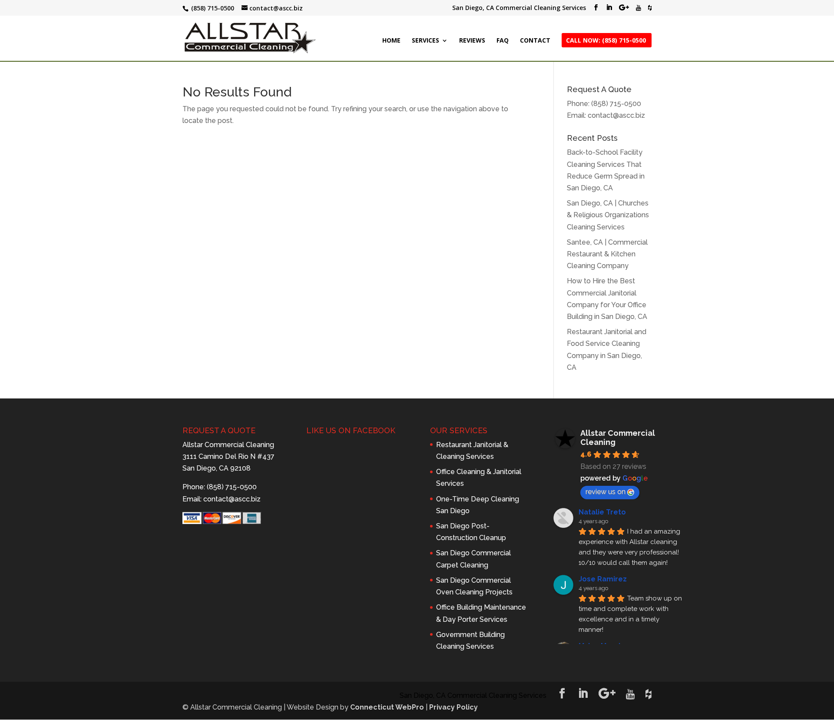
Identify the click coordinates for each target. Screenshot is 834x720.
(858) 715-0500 (616, 104)
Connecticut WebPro (387, 707)
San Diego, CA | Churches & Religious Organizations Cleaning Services (608, 215)
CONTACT (535, 40)
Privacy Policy (453, 707)
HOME (391, 40)
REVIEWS (472, 40)
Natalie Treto (602, 512)
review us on (606, 492)
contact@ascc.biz (616, 115)
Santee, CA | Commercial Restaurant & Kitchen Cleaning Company (607, 254)
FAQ (502, 40)
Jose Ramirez (603, 579)
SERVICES (425, 40)
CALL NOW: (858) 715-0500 (606, 40)
